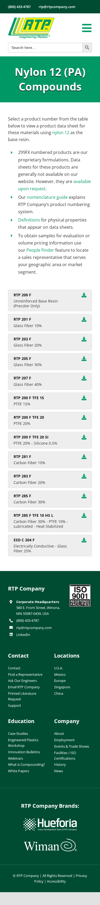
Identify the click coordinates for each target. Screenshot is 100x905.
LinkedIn (23, 634)
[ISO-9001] (80, 586)
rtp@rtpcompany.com (34, 627)
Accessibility (56, 881)
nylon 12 (60, 132)
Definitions (29, 220)
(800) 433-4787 (27, 620)
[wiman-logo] (50, 841)
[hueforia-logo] (50, 820)
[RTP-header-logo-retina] (31, 19)
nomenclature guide (47, 197)
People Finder (40, 250)
